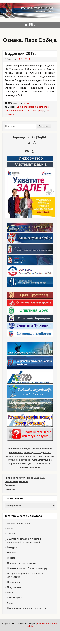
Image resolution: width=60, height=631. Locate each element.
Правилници (14, 582)
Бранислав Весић (26, 106)
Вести (26, 103)
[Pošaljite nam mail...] (27, 151)
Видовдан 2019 (21, 110)
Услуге (10, 603)
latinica (31, 137)
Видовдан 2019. (20, 53)
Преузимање (14, 587)
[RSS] (32, 151)
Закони (11, 533)
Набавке (11, 552)
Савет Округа (14, 597)
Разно (10, 592)
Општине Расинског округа (21, 563)
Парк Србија (37, 110)
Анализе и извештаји (18, 523)
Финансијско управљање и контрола (27, 608)
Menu (32, 25)
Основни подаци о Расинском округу (27, 568)
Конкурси (12, 547)
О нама (11, 557)
